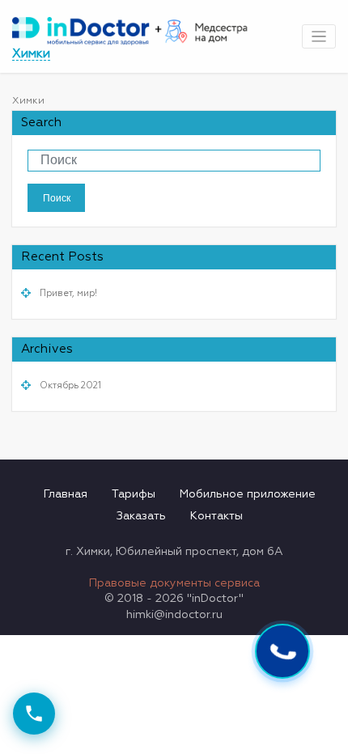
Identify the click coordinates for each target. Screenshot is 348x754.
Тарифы (133, 494)
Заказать (141, 516)
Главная (65, 494)
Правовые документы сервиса (174, 583)
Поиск (56, 197)
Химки (31, 54)
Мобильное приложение (248, 494)
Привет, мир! (68, 294)
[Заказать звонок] (34, 714)
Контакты (216, 516)
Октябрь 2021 (70, 386)
